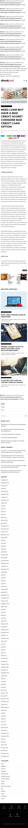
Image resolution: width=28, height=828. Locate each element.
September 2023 (5, 483)
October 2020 (4, 531)
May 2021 (3, 511)
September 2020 (5, 534)
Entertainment (4, 773)
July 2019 (3, 575)
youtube (10, 816)
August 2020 (4, 537)
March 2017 (4, 655)
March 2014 (4, 744)
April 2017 (3, 652)
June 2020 (3, 543)
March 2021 (4, 517)
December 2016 (5, 664)
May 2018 (3, 615)
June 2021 (3, 508)
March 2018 (4, 621)
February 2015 (4, 727)
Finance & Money (6, 106)
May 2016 (3, 684)
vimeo (25, 808)
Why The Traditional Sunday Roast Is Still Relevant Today (9, 280)
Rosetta (3, 460)
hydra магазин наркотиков (8, 455)
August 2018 (4, 606)
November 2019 (5, 563)
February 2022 (4, 491)
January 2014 (4, 750)
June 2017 (3, 647)
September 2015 (5, 707)
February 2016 (4, 693)
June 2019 (3, 577)
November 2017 (5, 632)
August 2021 (4, 503)
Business (3, 768)
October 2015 (4, 704)
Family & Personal (5, 776)
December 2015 (5, 698)
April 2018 (3, 618)
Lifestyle (3, 791)
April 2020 (3, 549)
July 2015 (3, 713)
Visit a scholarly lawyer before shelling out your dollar (18, 280)
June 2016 (3, 681)
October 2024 (4, 480)
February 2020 (4, 554)
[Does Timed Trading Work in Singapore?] (14, 301)
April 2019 (3, 583)
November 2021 (5, 494)
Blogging (3, 766)
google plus (12, 808)
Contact (3, 407)
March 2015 (4, 724)
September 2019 (5, 569)
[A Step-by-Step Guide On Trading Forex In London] (14, 366)
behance (19, 808)
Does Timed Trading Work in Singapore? (11, 434)
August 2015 (4, 710)
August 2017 (4, 641)
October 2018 (4, 601)
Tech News (3, 796)
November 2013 (5, 756)
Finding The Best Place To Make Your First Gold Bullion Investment (12, 348)
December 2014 (5, 733)
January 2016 (4, 696)
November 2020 (5, 529)
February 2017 (4, 658)
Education (3, 771)
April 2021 (3, 514)
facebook (4, 808)
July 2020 (3, 540)
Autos (2, 763)
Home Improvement (6, 786)
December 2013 (5, 753)
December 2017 (5, 629)
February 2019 (4, 589)
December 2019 (5, 560)
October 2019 (4, 566)
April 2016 (3, 687)
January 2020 (4, 557)
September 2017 (5, 638)
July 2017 (3, 644)
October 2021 (4, 497)
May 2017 (3, 649)
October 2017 (4, 635)
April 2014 (3, 742)
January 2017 (4, 661)
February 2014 (4, 747)
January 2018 (4, 626)
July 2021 (3, 506)
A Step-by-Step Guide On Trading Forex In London (12, 381)
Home (2, 409)
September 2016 (5, 672)
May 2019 (3, 580)
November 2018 (5, 598)
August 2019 (4, 572)
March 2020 (4, 552)
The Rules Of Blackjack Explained (9, 437)
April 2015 (3, 721)
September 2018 (5, 603)
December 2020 (5, 526)
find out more (4, 470)
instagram (17, 816)
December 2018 (5, 595)
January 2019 (4, 592)
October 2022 (4, 485)
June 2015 (3, 716)
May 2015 (3, 719)
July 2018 (3, 609)
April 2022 (3, 488)
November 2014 (5, 736)
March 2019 (4, 586)
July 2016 (3, 678)
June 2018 (3, 612)
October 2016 (4, 670)
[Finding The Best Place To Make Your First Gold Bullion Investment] (14, 332)
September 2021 (5, 500)
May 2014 (3, 739)
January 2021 (4, 523)
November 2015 (5, 701)
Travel (2, 798)
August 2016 (4, 675)
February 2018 (4, 624)
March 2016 (4, 690)
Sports (2, 793)
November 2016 (5, 667)
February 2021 (4, 520)
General (3, 781)
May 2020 (3, 546)
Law (2, 788)
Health (2, 783)
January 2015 (4, 730)
